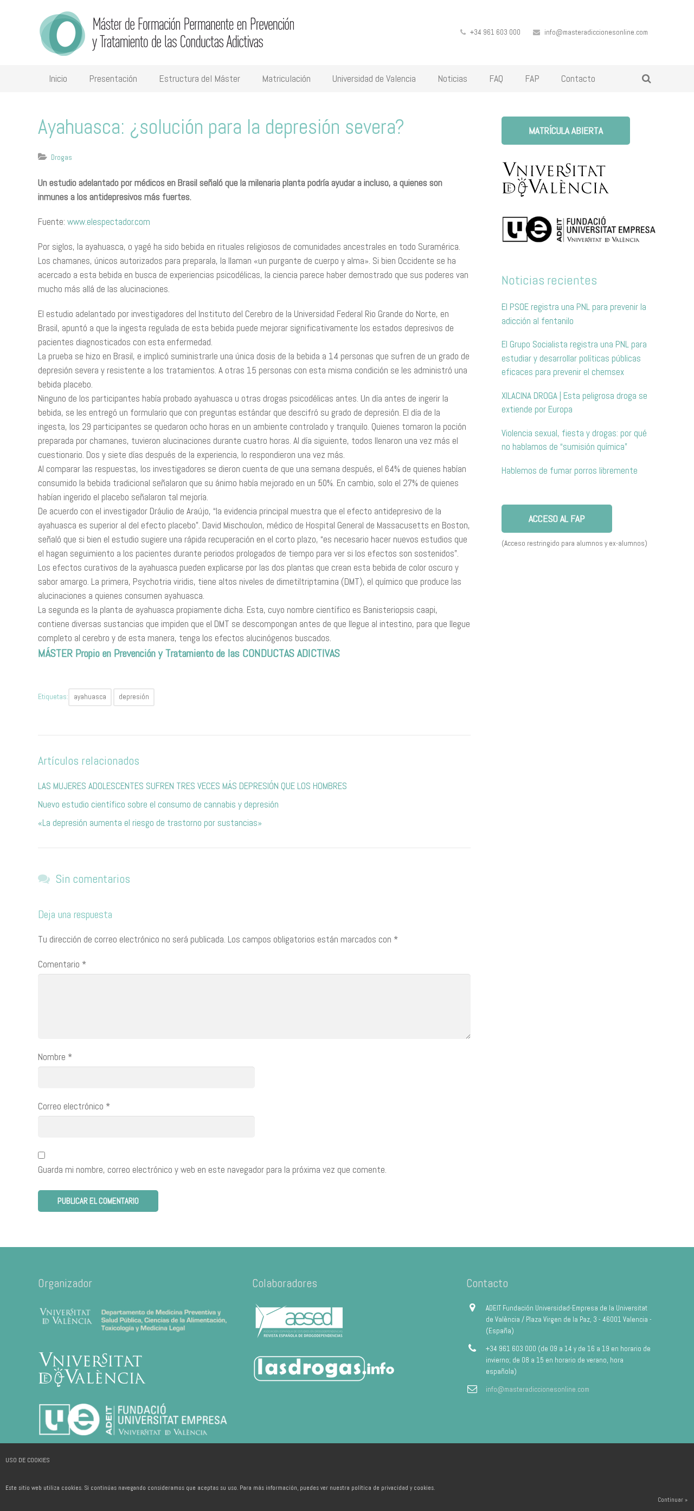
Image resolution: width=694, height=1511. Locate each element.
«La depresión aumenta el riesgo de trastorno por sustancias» (150, 823)
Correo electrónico (74, 1106)
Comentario (62, 964)
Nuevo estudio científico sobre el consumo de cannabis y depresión (158, 804)
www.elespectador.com (108, 222)
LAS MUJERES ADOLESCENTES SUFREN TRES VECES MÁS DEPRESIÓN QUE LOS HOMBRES (192, 786)
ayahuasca (90, 696)
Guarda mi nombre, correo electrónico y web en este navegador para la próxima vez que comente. (212, 1170)
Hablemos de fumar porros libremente (570, 470)
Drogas (61, 157)
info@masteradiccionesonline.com (596, 32)
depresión (134, 696)
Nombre (55, 1057)
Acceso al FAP (557, 518)
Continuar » (672, 1499)
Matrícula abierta (566, 130)
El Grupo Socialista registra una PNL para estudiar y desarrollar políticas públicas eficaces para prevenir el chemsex (574, 358)
